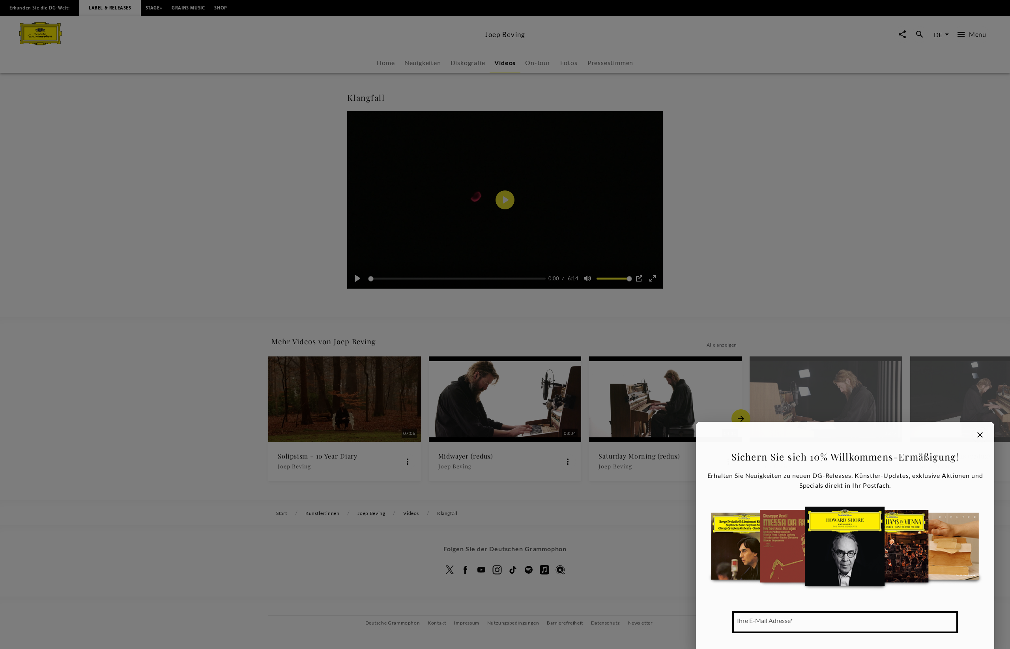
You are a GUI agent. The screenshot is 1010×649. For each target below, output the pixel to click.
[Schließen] (980, 435)
